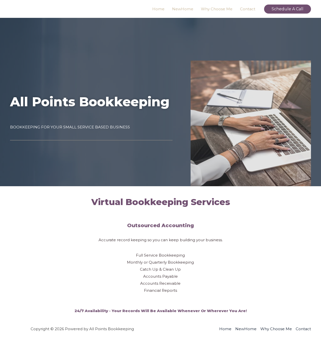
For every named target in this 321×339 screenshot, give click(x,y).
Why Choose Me (216, 9)
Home (158, 9)
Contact (247, 9)
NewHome (182, 9)
